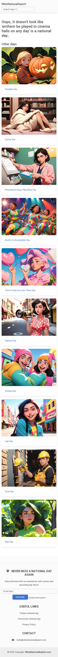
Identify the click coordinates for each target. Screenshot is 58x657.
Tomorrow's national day (29, 619)
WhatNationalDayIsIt (14, 4)
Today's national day (29, 613)
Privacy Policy (29, 624)
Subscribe (20, 597)
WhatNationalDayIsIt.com (38, 652)
